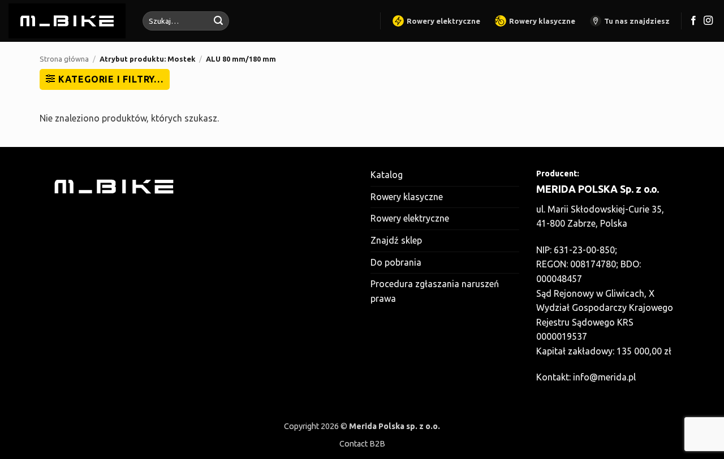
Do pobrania (395, 262)
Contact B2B (362, 443)
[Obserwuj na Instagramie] (708, 21)
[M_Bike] (67, 20)
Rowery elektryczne (443, 21)
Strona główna (64, 59)
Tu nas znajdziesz (637, 21)
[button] (105, 79)
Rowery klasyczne (542, 21)
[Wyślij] (218, 21)
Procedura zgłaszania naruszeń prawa (434, 291)
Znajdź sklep (396, 240)
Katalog (386, 175)
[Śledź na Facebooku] (693, 21)
